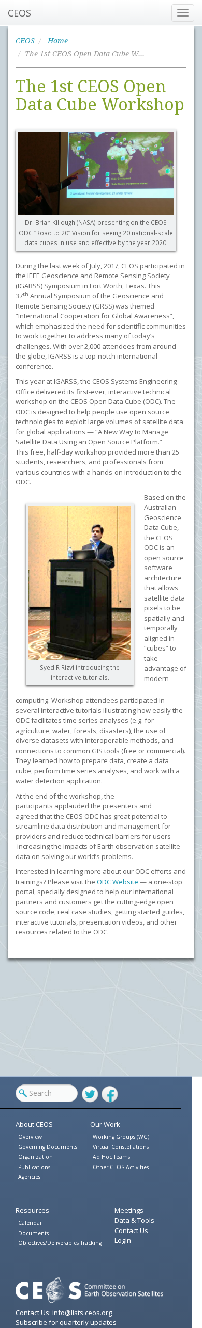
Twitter (90, 1094)
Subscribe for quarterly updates (66, 1322)
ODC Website (117, 881)
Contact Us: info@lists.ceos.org (64, 1312)
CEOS (19, 13)
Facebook (110, 1094)
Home (58, 41)
